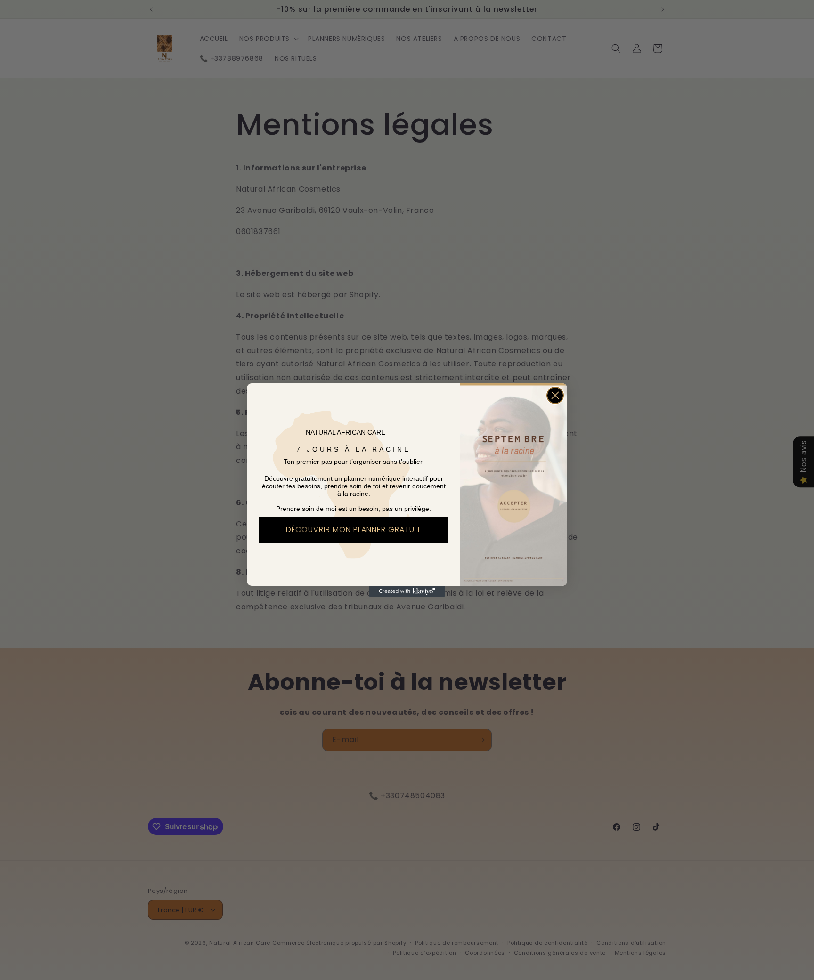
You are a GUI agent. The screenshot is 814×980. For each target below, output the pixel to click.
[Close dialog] (555, 395)
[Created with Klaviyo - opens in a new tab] (407, 591)
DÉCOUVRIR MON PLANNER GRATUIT (353, 529)
